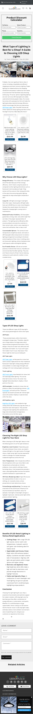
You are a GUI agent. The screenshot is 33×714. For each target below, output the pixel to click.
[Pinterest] (15, 682)
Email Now (25, 686)
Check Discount (16, 37)
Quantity (20, 31)
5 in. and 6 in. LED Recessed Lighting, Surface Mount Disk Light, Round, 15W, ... (23, 131)
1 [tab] (16, 669)
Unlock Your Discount (24, 710)
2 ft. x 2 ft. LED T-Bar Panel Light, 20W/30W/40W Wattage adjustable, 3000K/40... (10, 309)
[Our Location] (25, 682)
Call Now (11, 686)
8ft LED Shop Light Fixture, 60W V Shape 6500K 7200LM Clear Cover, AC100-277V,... (23, 517)
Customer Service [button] (8, 690)
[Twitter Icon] (11, 682)
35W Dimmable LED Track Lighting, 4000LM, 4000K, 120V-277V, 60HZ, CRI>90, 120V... (10, 131)
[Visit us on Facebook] (8, 682)
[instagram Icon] (18, 682)
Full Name (5, 25)
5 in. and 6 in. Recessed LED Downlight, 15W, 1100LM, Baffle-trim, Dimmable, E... (10, 277)
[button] (3, 8)
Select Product (21, 25)
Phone (4, 31)
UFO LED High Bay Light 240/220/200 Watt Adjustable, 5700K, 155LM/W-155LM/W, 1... (9, 161)
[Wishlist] (23, 8)
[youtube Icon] (22, 682)
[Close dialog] (31, 697)
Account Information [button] (9, 694)
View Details (10, 139)
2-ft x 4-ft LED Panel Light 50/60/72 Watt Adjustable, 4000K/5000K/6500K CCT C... (23, 276)
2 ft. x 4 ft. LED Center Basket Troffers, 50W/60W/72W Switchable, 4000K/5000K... (9, 517)
